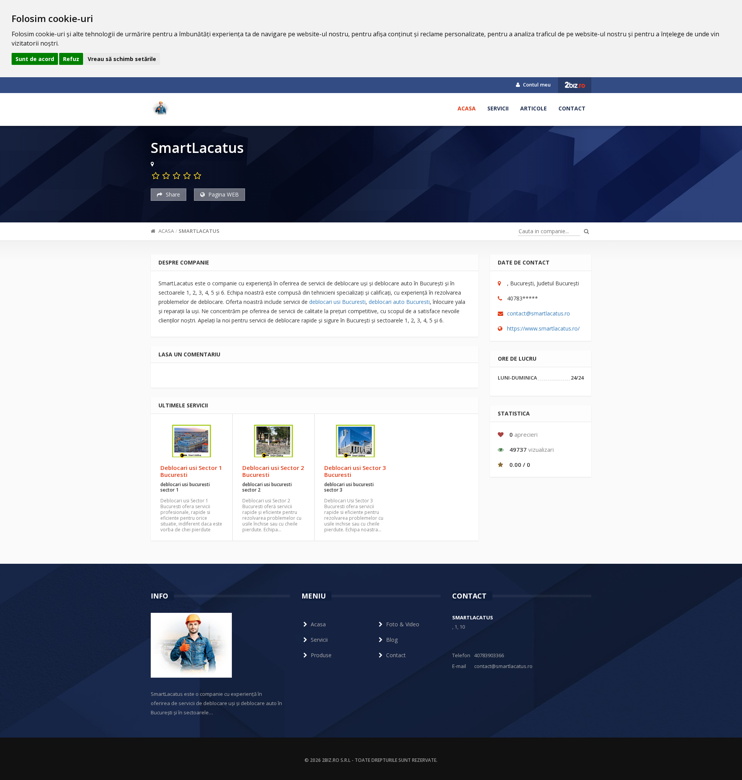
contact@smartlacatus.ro (538, 313)
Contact (571, 108)
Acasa (467, 108)
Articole (533, 108)
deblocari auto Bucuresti (399, 301)
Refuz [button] (71, 59)
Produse (321, 655)
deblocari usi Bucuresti (337, 301)
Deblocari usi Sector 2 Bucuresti (273, 471)
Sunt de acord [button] (34, 59)
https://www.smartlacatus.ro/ (543, 328)
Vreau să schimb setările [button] (122, 59)
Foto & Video (402, 624)
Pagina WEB (223, 194)
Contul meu (536, 84)
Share (172, 194)
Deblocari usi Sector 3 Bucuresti (355, 471)
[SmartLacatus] (160, 108)
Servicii (498, 108)
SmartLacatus (199, 230)
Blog (392, 639)
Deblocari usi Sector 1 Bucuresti (191, 471)
